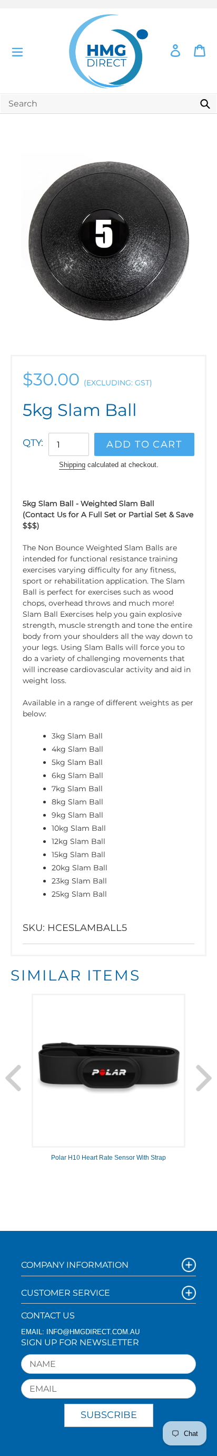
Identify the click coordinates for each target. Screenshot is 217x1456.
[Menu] (17, 51)
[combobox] (108, 103)
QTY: (33, 443)
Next (204, 1078)
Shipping (72, 465)
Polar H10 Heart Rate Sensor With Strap (108, 1157)
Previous (13, 1078)
